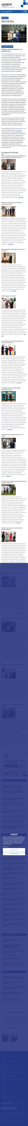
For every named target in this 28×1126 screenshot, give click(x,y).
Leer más (20, 197)
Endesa (3, 54)
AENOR (10, 81)
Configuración (6, 846)
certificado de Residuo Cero (10, 75)
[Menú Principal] (25, 11)
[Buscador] (23, 11)
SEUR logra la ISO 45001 (8, 296)
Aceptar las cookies (14, 850)
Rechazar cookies (14, 853)
